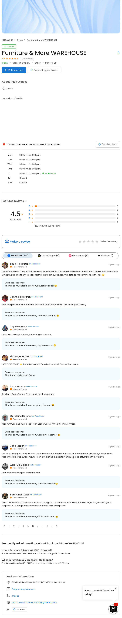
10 (52, 526)
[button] (4, 526)
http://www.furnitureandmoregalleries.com (34, 602)
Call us (15, 595)
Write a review (15, 70)
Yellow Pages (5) (50, 255)
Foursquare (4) (80, 255)
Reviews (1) (107, 255)
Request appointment (46, 70)
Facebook (21, 609)
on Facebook (34, 264)
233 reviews (27, 58)
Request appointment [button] (23, 589)
